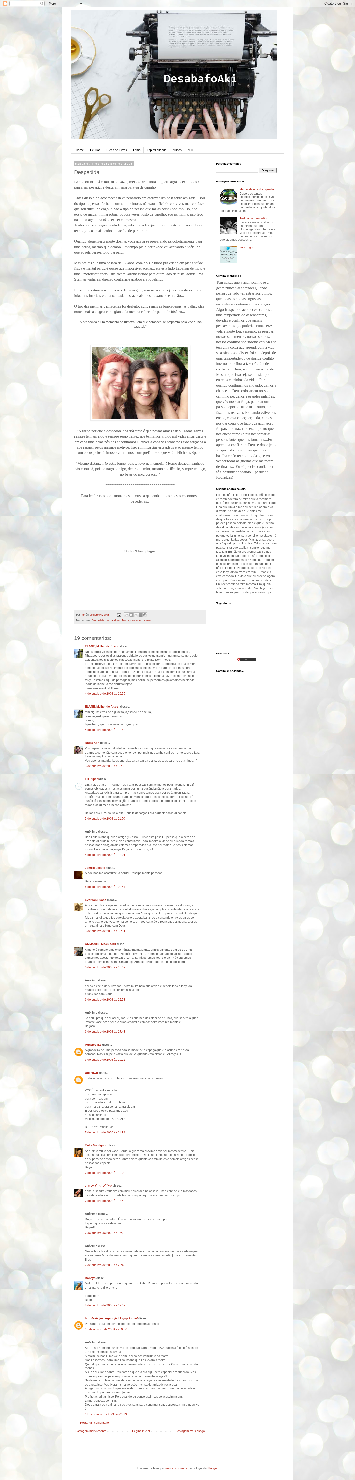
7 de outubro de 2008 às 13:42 (105, 1201)
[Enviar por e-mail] (126, 614)
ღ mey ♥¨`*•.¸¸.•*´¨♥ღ (98, 1185)
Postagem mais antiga (190, 1431)
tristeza (146, 620)
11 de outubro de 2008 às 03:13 (106, 1414)
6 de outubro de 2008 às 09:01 (105, 931)
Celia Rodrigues (96, 1145)
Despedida (98, 620)
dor (107, 620)
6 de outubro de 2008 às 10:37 (105, 967)
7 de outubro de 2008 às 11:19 (105, 1132)
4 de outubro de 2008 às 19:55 (105, 693)
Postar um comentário (94, 1422)
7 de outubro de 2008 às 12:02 (105, 1173)
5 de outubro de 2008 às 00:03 (105, 766)
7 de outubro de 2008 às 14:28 (105, 1233)
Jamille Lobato (95, 868)
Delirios (95, 150)
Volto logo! (246, 247)
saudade (135, 620)
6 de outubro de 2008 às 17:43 (105, 1031)
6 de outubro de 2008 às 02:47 (105, 887)
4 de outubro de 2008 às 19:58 (105, 730)
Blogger (212, 1468)
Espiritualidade (157, 150)
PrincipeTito (93, 1044)
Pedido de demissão (253, 218)
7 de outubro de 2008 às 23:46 (105, 1265)
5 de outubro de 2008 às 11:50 (105, 818)
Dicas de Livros (116, 150)
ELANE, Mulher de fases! (102, 646)
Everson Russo (95, 900)
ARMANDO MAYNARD (100, 944)
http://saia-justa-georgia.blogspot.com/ (111, 1318)
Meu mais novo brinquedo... (258, 189)
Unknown (91, 1072)
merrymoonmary (176, 1468)
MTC (191, 150)
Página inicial (141, 1431)
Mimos (177, 150)
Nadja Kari (92, 743)
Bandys (90, 1278)
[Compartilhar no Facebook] (140, 614)
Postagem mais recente (90, 1431)
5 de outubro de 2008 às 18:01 (105, 854)
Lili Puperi (92, 779)
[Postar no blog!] (131, 614)
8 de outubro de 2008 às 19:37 (105, 1305)
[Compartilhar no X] (135, 614)
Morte (125, 620)
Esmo (137, 150)
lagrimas (116, 620)
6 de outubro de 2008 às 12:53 (105, 999)
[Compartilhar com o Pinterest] (144, 614)
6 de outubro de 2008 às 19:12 (105, 1059)
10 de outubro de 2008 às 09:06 (106, 1329)
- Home (79, 150)
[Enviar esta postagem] (118, 614)
